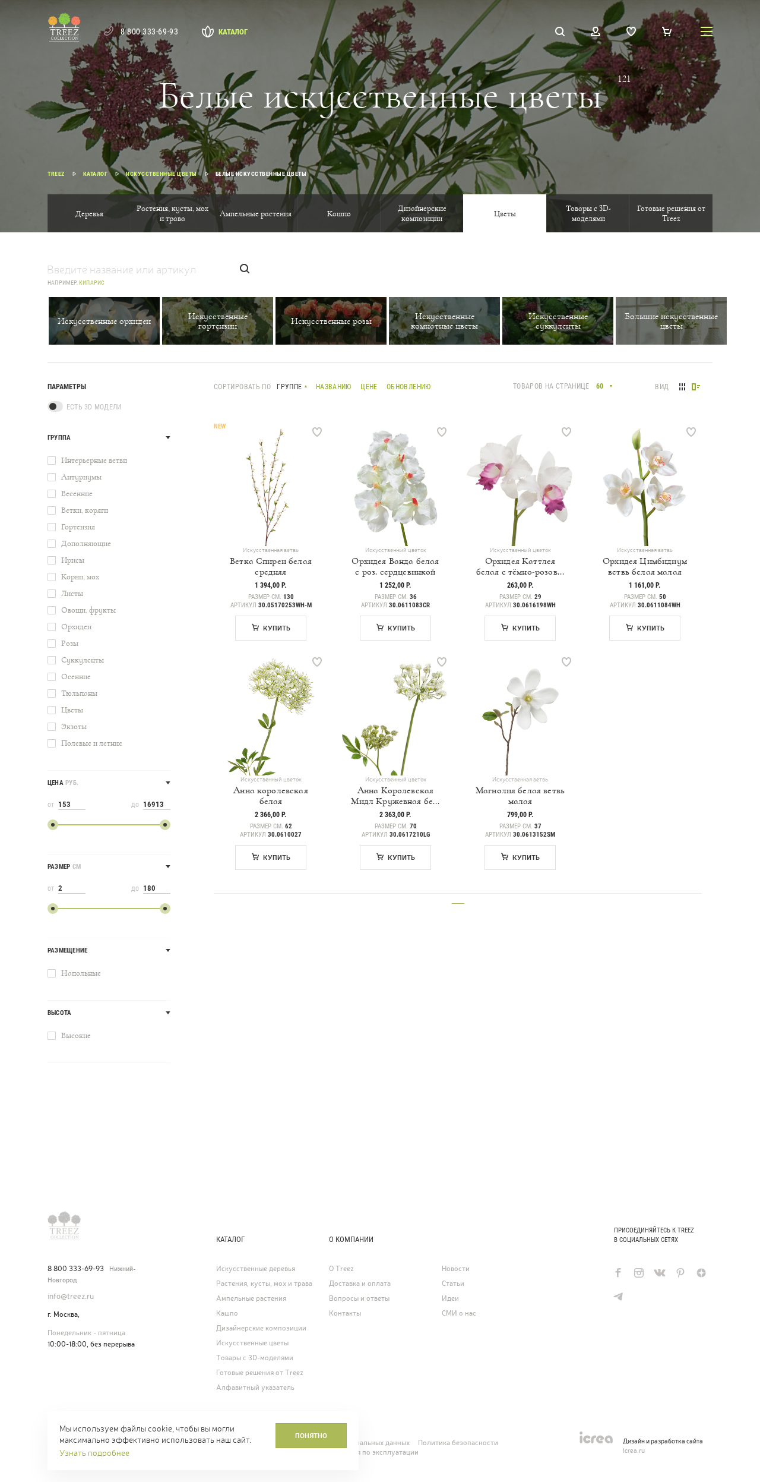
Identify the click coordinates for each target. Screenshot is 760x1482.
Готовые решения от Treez (671, 213)
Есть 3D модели (93, 407)
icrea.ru (634, 1450)
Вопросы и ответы (359, 1298)
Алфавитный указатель (255, 1387)
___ (458, 899)
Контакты (345, 1313)
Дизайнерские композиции (422, 213)
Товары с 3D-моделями (588, 213)
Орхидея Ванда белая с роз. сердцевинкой (395, 566)
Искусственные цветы (252, 1343)
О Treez (341, 1268)
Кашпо (339, 214)
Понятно (311, 1435)
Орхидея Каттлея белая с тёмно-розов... (520, 566)
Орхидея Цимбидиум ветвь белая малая (645, 566)
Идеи (450, 1298)
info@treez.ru (71, 1296)
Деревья (89, 214)
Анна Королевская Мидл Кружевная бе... (395, 795)
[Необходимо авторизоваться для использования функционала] (317, 432)
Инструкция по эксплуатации (369, 1452)
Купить (276, 628)
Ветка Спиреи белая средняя (271, 566)
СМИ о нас (459, 1313)
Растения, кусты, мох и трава (172, 213)
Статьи (453, 1283)
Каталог (233, 31)
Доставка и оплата (360, 1283)
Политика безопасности (458, 1443)
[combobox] (603, 386)
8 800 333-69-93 (149, 31)
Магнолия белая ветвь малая (520, 795)
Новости (456, 1268)
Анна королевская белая (270, 795)
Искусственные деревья (255, 1268)
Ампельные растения (256, 214)
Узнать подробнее (94, 1453)
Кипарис (91, 282)
